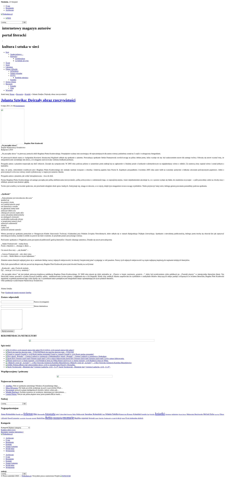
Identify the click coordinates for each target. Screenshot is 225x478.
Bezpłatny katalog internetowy (12, 432)
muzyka (217, 414)
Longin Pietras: (11, 394)
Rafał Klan (41, 418)
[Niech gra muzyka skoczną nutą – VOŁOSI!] (23, 352)
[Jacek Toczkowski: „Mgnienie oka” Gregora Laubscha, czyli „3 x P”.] (32, 367)
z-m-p (118, 418)
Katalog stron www (8, 430)
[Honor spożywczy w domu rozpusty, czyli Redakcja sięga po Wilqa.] (32, 361)
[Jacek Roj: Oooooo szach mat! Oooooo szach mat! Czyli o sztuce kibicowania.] (36, 358)
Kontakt (9, 444)
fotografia (50, 414)
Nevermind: (10, 390)
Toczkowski (107, 418)
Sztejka (28, 293)
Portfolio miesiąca (21, 78)
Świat (8, 63)
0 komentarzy (20, 106)
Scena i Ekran (11, 82)
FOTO (12, 75)
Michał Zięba (208, 414)
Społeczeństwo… (16, 54)
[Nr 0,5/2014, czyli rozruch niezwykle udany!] (23, 350)
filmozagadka (41, 414)
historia (69, 414)
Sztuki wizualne (16, 73)
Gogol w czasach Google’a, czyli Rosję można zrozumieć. (72, 354)
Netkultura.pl (26, 476)
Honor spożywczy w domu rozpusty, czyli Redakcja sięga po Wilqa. (83, 361)
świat (123, 418)
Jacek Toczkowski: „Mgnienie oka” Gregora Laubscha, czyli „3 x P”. (84, 367)
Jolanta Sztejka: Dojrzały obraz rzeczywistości (38, 100)
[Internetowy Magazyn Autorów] (7, 14)
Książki (13, 86)
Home (12, 94)
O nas (8, 6)
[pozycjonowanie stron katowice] (112, 473)
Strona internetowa (41, 306)
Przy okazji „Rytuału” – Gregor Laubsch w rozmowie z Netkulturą (81, 356)
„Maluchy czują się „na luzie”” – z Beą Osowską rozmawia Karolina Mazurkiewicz (100, 363)
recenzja (22, 293)
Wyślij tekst (10, 449)
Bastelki (18, 414)
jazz (103, 414)
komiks (144, 414)
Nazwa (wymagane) (41, 302)
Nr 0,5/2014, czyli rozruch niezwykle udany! (57, 350)
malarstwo (175, 414)
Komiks (13, 80)
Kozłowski (9, 293)
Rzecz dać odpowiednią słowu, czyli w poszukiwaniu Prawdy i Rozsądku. (47, 365)
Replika (77, 418)
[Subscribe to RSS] (8, 18)
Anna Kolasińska (8, 414)
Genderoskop (20, 59)
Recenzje (9, 84)
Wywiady (9, 90)
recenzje (68, 417)
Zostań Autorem (12, 446)
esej (22, 414)
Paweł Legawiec (13, 418)
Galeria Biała (63, 414)
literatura (168, 414)
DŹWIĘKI (14, 71)
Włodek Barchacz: (12, 392)
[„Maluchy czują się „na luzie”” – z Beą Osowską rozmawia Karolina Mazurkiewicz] (37, 363)
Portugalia (28, 418)
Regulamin (10, 8)
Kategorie (4, 428)
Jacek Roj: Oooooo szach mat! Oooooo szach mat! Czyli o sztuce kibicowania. (95, 358)
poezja (16, 293)
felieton (28, 414)
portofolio (22, 418)
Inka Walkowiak (78, 414)
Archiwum (10, 10)
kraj (148, 414)
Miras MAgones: (12, 388)
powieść (34, 418)
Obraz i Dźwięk (11, 69)
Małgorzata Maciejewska (195, 414)
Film (12, 88)
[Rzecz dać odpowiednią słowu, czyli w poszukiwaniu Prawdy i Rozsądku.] (13, 365)
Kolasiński (137, 414)
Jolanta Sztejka (112, 414)
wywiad (113, 418)
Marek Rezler (182, 414)
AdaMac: (9, 386)
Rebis (49, 417)
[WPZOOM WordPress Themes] (65, 476)
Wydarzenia (10, 451)
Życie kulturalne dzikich (134, 418)
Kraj (7, 52)
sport (96, 418)
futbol (57, 414)
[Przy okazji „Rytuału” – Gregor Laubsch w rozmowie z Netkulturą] (31, 356)
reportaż (84, 418)
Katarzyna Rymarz (126, 414)
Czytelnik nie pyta (21, 61)
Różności (13, 56)
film (35, 414)
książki (160, 414)
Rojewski (92, 418)
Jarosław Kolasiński (93, 414)
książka (152, 414)
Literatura (9, 67)
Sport (8, 65)
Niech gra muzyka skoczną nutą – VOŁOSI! (57, 352)
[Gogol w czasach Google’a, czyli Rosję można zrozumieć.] (28, 354)
